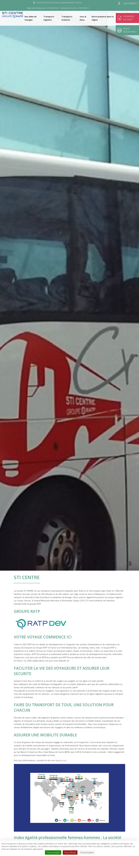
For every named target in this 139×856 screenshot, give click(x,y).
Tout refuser (70, 852)
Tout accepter (53, 852)
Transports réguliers (48, 18)
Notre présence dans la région (103, 18)
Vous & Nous (83, 18)
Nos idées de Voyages (31, 18)
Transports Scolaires (66, 18)
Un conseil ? (130, 3)
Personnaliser (87, 852)
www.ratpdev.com (59, 760)
